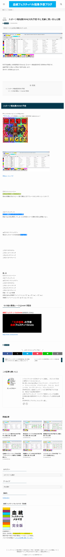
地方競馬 (6, 23)
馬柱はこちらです (8, 176)
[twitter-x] (27, 404)
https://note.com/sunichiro (10, 334)
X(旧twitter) (6, 498)
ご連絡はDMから (44, 551)
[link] (24, 404)
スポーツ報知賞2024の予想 (16, 88)
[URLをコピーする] (57, 353)
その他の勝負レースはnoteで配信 (20, 91)
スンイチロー (11, 388)
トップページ (11, 550)
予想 (32, 550)
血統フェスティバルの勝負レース (49, 550)
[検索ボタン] (61, 4)
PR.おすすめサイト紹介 (32, 551)
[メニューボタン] (4, 4)
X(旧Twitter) (26, 550)
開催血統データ (21, 551)
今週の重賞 (18, 550)
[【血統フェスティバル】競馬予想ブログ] (32, 4)
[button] (7, 353)
